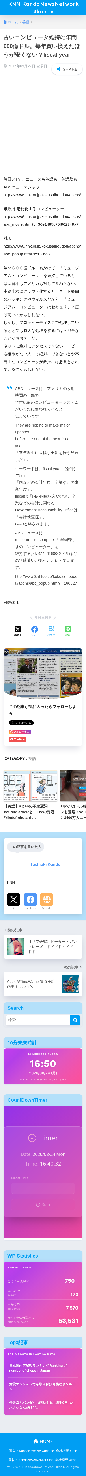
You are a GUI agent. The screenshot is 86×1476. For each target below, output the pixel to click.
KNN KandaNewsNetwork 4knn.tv (43, 8)
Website (46, 908)
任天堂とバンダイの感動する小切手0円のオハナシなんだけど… (41, 1405)
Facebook (30, 908)
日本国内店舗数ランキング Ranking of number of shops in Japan (38, 1368)
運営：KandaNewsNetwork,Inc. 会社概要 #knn (43, 1451)
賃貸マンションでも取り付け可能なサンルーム (42, 1386)
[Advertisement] (43, 122)
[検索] (75, 1020)
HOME (45, 1441)
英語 (32, 758)
